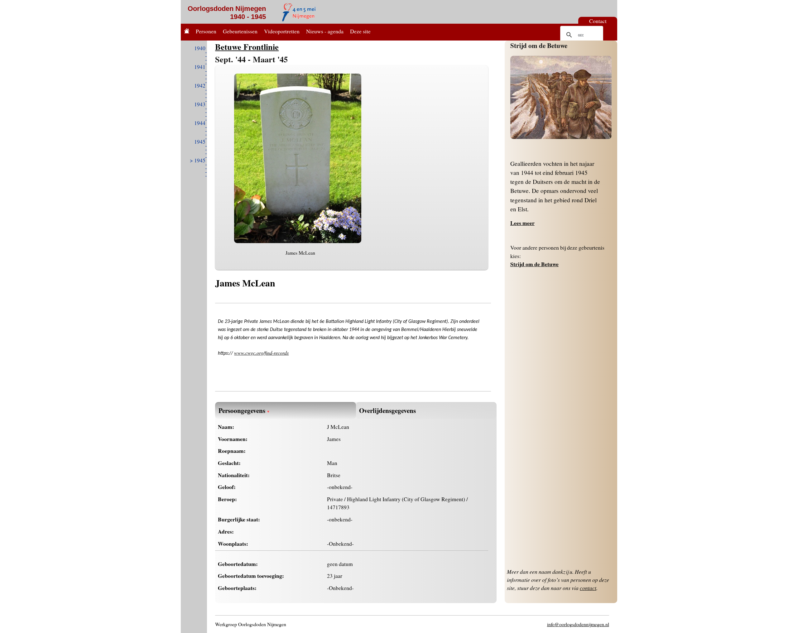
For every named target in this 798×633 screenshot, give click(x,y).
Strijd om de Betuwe (538, 45)
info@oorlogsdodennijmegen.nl (578, 624)
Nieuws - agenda (325, 31)
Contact (598, 21)
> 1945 (197, 160)
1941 (199, 66)
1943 (199, 104)
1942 (199, 85)
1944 (199, 123)
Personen (206, 31)
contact (588, 588)
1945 (199, 141)
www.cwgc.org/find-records (261, 352)
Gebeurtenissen (240, 31)
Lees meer (522, 223)
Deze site (360, 31)
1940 (199, 48)
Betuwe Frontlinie (247, 47)
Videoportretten (282, 31)
